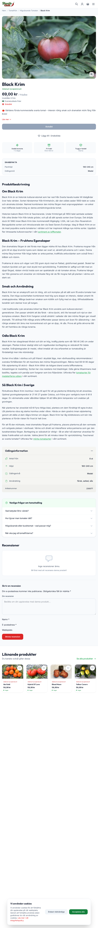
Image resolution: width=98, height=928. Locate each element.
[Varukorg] (87, 4)
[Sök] (76, 4)
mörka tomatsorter (42, 439)
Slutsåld (49, 127)
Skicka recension (12, 637)
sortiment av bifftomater (49, 232)
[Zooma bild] (91, 74)
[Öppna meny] (93, 4)
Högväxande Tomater (29, 10)
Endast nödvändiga (56, 912)
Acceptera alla (78, 912)
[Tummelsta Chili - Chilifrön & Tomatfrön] (8, 4)
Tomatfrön (13, 10)
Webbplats (7, 630)
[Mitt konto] (82, 4)
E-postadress (9, 624)
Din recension (8, 596)
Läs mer (5, 119)
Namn (5, 619)
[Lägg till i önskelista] (19, 668)
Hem (4, 10)
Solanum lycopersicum (11, 89)
